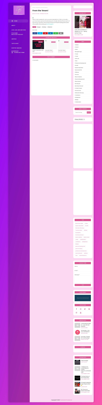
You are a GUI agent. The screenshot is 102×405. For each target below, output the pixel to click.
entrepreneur (77, 97)
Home (33, 7)
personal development (80, 79)
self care (77, 58)
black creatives (78, 76)
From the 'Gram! (49, 50)
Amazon (77, 74)
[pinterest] (89, 309)
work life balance (82, 255)
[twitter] (85, 309)
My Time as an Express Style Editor (85, 390)
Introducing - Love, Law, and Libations (85, 331)
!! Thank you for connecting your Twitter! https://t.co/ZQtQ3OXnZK (86, 369)
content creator (78, 88)
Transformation (78, 230)
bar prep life (77, 83)
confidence (77, 95)
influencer (38, 7)
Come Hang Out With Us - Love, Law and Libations (86, 325)
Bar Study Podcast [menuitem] (17, 34)
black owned (78, 81)
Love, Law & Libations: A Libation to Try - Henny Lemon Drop (81, 31)
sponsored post (78, 70)
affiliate (76, 99)
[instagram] (80, 309)
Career (76, 54)
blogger (38, 27)
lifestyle (76, 44)
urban (76, 49)
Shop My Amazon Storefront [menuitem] (16, 48)
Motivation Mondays (79, 92)
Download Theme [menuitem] (19, 52)
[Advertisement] (83, 146)
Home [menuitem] (15, 21)
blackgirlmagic (78, 51)
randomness (78, 90)
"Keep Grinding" (84, 360)
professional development (80, 63)
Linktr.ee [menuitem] (13, 39)
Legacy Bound (36, 13)
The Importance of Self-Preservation (85, 377)
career (76, 56)
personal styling (78, 248)
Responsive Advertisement (83, 298)
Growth (76, 65)
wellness (77, 72)
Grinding (44, 27)
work (76, 60)
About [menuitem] (13, 25)
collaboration (78, 102)
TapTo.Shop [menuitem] (14, 43)
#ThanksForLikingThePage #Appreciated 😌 (86, 384)
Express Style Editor (79, 67)
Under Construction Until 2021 (37, 51)
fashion (77, 47)
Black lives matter (79, 223)
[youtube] (80, 312)
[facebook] (76, 309)
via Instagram (49, 24)
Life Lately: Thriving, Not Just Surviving (85, 337)
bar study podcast (79, 86)
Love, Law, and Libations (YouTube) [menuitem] (18, 30)
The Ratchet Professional (66, 400)
